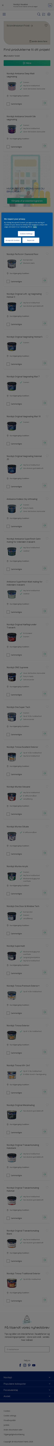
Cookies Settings (26, 234)
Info (35, 227)
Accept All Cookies (13, 240)
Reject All (30, 240)
